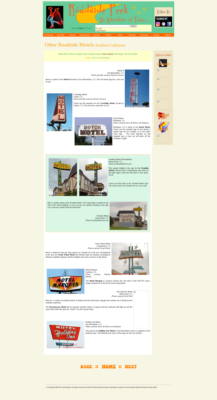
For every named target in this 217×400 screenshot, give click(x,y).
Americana (144, 35)
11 (109, 58)
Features (96, 35)
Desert (72, 54)
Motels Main (63, 54)
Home (74, 28)
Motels (108, 35)
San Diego (119, 54)
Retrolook (132, 35)
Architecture (48, 35)
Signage (156, 35)
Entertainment (85, 35)
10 (106, 58)
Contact (88, 28)
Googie (79, 54)
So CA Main (133, 54)
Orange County (95, 54)
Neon (120, 35)
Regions (168, 35)
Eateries (73, 35)
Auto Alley (60, 35)
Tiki (125, 54)
